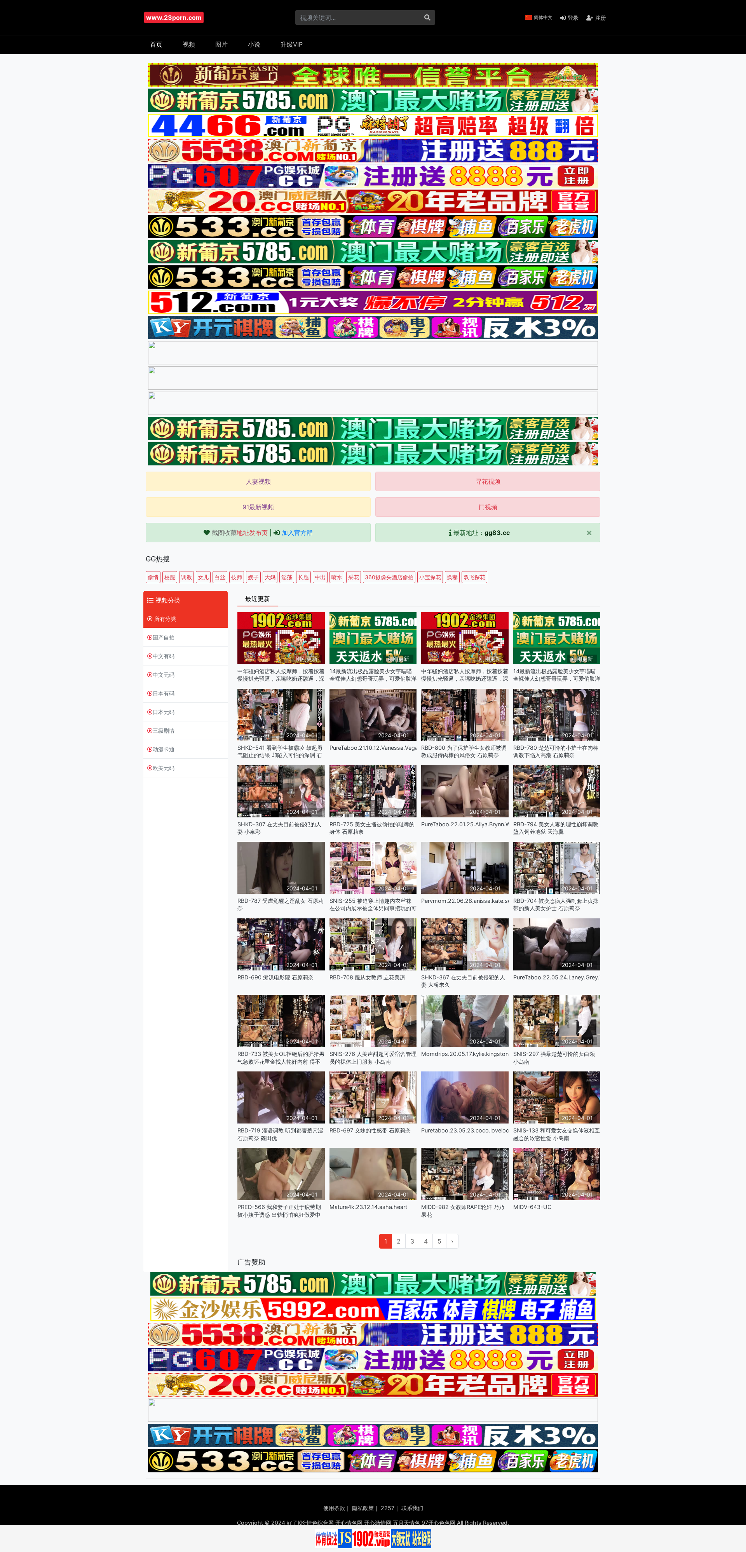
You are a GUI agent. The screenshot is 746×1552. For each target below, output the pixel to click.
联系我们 (412, 1508)
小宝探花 (430, 577)
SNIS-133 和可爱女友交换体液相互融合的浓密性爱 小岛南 (556, 1134)
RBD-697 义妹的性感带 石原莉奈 (370, 1130)
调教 (186, 577)
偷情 (153, 577)
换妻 (452, 577)
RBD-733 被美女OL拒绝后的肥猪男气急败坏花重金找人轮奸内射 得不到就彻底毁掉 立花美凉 (280, 1057)
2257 (387, 1508)
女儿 (203, 577)
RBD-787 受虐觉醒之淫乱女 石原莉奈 (280, 904)
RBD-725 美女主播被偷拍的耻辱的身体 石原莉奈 (372, 828)
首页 (156, 44)
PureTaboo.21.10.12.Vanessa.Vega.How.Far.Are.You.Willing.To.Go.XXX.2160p (373, 747)
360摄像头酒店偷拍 (389, 577)
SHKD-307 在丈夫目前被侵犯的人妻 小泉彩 (279, 828)
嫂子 (253, 577)
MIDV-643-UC (532, 1207)
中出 (320, 577)
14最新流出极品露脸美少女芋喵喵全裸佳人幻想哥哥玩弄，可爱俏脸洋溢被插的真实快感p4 (373, 675)
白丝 (219, 577)
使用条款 (334, 1508)
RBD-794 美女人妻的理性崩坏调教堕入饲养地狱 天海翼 (555, 828)
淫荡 (286, 577)
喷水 (336, 577)
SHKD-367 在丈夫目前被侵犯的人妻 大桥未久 (463, 981)
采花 (353, 577)
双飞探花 (474, 577)
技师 (236, 577)
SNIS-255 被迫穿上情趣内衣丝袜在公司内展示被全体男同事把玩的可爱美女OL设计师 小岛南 (373, 904)
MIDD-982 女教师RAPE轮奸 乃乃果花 (462, 1211)
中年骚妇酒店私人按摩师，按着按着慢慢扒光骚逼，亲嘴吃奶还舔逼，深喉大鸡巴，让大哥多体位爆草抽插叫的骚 (280, 675)
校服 (169, 577)
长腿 (303, 577)
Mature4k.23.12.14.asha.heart (368, 1207)
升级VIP (292, 44)
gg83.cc (497, 532)
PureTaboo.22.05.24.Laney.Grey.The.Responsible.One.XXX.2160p (556, 977)
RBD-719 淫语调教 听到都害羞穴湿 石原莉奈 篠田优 (280, 1134)
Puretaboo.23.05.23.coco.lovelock (464, 1130)
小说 (254, 44)
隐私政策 (363, 1508)
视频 (189, 44)
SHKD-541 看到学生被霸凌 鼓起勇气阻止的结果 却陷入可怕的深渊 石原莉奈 (279, 751)
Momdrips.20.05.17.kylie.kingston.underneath (464, 1053)
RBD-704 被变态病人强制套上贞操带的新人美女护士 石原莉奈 (555, 904)
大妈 (270, 577)
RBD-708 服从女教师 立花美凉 (367, 977)
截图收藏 (240, 532)
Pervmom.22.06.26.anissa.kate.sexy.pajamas (464, 900)
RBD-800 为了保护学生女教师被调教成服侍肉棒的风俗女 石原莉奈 (464, 751)
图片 (221, 44)
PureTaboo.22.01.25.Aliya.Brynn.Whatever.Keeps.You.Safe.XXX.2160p (464, 824)
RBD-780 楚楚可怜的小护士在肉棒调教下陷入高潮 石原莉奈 (555, 751)
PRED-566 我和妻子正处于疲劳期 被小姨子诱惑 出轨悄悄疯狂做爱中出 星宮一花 (279, 1211)
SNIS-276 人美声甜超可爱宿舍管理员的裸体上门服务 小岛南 (373, 1057)
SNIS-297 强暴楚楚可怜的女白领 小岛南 (554, 1057)
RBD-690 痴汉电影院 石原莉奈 (275, 977)
